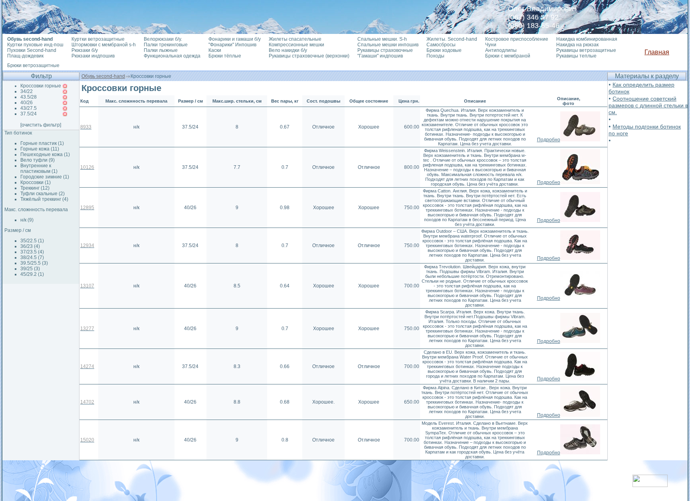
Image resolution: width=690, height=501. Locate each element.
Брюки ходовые (444, 50)
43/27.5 (28, 108)
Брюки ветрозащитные (33, 65)
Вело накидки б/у (288, 50)
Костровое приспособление (516, 39)
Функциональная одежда (172, 56)
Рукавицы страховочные (385, 50)
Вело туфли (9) (37, 160)
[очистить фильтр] (40, 125)
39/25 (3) (30, 268)
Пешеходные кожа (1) (45, 154)
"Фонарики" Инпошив (232, 45)
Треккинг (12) (35, 188)
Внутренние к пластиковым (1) (39, 168)
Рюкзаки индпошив (93, 56)
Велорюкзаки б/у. (163, 39)
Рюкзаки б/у (84, 50)
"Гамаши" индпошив (380, 56)
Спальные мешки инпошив (387, 45)
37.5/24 (28, 114)
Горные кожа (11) (39, 149)
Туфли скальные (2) (42, 193)
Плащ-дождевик (25, 56)
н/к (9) (27, 220)
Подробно (548, 140)
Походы (435, 56)
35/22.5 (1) (32, 241)
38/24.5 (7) (32, 257)
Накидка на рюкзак (577, 45)
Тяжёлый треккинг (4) (44, 199)
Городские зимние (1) (44, 177)
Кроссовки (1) (35, 182)
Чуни (490, 45)
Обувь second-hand (103, 76)
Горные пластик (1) (42, 143)
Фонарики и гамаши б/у (234, 39)
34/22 (26, 91)
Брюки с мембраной (507, 56)
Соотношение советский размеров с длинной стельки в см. (648, 105)
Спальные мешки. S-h (382, 39)
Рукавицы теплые (576, 56)
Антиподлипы (501, 50)
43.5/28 (28, 97)
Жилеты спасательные (295, 39)
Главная (656, 52)
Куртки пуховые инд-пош (35, 45)
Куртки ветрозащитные (98, 39)
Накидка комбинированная (586, 39)
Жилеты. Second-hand (451, 39)
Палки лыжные (161, 50)
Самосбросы (441, 45)
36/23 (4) (30, 246)
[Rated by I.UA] (650, 484)
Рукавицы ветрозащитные (586, 50)
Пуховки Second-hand (31, 50)
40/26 (26, 102)
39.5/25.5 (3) (34, 263)
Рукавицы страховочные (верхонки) (309, 56)
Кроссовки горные (40, 86)
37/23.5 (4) (32, 252)
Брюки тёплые (224, 56)
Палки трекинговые (166, 45)
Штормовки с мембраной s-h (103, 45)
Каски (214, 50)
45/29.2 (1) (32, 274)
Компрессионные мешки (296, 45)
